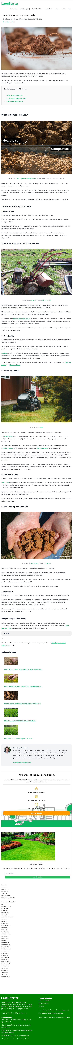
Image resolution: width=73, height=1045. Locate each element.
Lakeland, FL (4, 936)
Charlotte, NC (5, 912)
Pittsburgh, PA (5, 953)
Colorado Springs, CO (7, 917)
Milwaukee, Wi (5, 942)
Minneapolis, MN (5, 944)
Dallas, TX (4, 919)
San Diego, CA (5, 966)
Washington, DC (5, 976)
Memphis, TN (5, 938)
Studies (4, 353)
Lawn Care (13, 9)
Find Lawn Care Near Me (8, 897)
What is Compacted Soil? (15, 95)
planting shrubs (14, 365)
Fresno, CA (4, 929)
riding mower (7, 436)
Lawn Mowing (5, 889)
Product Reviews (44, 1000)
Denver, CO (4, 921)
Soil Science (34, 563)
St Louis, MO (4, 970)
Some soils (5, 482)
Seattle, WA (4, 968)
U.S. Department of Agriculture (26, 178)
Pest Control (37, 9)
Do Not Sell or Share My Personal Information (55, 1017)
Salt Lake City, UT (6, 961)
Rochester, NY (5, 959)
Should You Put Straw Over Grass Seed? (15, 1039)
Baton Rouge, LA (6, 906)
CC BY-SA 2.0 (46, 300)
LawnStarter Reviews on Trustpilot (51, 1013)
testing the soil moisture (21, 318)
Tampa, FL (4, 974)
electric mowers (42, 448)
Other (57, 9)
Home (64, 9)
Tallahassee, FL (5, 972)
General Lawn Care (9, 22)
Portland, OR (4, 955)
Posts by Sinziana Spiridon (22, 762)
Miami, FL (4, 940)
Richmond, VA (5, 957)
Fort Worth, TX (5, 927)
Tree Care (48, 9)
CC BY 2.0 (48, 563)
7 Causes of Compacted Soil (16, 98)
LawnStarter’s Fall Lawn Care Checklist (15, 1036)
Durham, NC (4, 923)
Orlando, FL (4, 951)
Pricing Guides (44, 1003)
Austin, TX (4, 904)
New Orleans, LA (6, 949)
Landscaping (25, 9)
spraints (33, 300)
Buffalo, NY (4, 910)
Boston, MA (4, 908)
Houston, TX (4, 931)
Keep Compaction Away (15, 101)
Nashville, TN (5, 946)
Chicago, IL (4, 914)
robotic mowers (8, 448)
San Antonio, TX (5, 963)
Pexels (41, 427)
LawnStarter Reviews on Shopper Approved (54, 1010)
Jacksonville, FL (5, 934)
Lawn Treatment (5, 895)
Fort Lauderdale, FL (6, 925)
